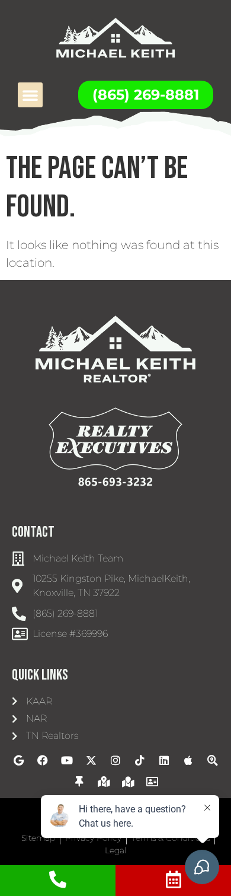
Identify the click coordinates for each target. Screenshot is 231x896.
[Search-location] (212, 760)
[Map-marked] (128, 781)
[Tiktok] (139, 760)
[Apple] (188, 760)
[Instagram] (115, 760)
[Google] (18, 760)
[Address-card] (152, 781)
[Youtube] (67, 760)
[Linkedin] (164, 760)
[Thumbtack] (79, 781)
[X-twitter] (91, 760)
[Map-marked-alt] (103, 781)
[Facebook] (42, 760)
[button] (30, 94)
